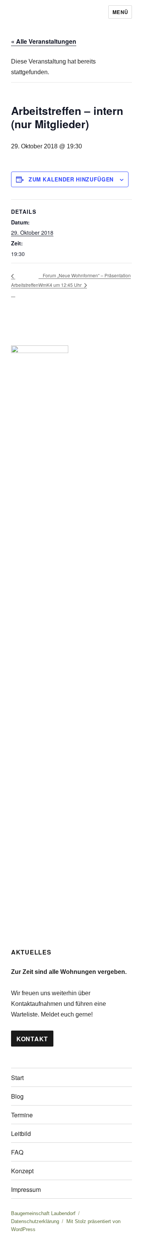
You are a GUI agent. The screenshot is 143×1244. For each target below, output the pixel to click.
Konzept (22, 1170)
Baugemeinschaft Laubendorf (43, 1213)
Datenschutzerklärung (35, 1221)
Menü (120, 12)
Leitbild (21, 1133)
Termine (22, 1114)
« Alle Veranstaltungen (43, 41)
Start (17, 1077)
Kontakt (32, 1038)
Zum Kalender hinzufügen (71, 179)
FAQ (17, 1152)
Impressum (26, 1189)
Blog (17, 1096)
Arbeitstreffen (25, 285)
